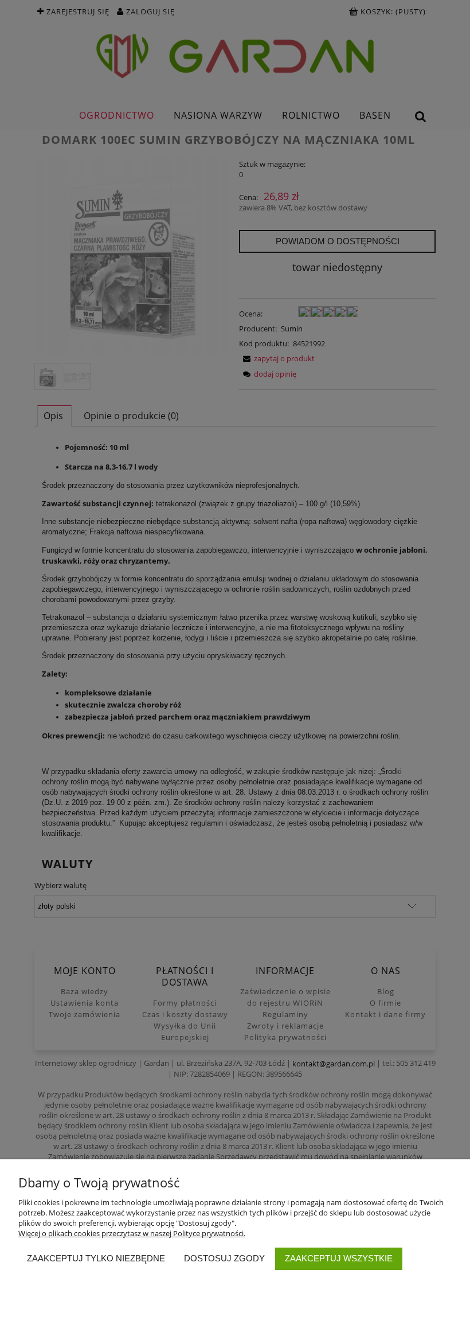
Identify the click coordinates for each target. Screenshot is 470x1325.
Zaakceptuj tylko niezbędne (96, 1258)
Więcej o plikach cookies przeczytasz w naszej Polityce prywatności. (131, 1233)
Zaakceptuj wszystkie (339, 1258)
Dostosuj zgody (224, 1258)
